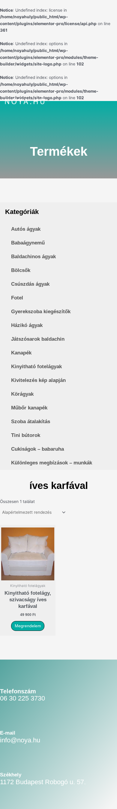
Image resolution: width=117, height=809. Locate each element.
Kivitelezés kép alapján (38, 380)
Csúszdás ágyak (30, 284)
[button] (98, 103)
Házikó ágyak (27, 325)
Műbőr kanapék (29, 408)
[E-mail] (8, 721)
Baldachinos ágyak (33, 256)
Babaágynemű (28, 243)
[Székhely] (8, 763)
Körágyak (22, 394)
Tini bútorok (25, 435)
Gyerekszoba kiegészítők (40, 311)
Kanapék (21, 353)
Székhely (10, 775)
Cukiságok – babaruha (37, 449)
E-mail (7, 733)
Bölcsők (20, 270)
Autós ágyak (25, 229)
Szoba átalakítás (30, 421)
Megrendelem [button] (28, 626)
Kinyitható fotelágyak (36, 366)
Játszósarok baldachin (37, 339)
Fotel (17, 298)
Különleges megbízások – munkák (51, 463)
